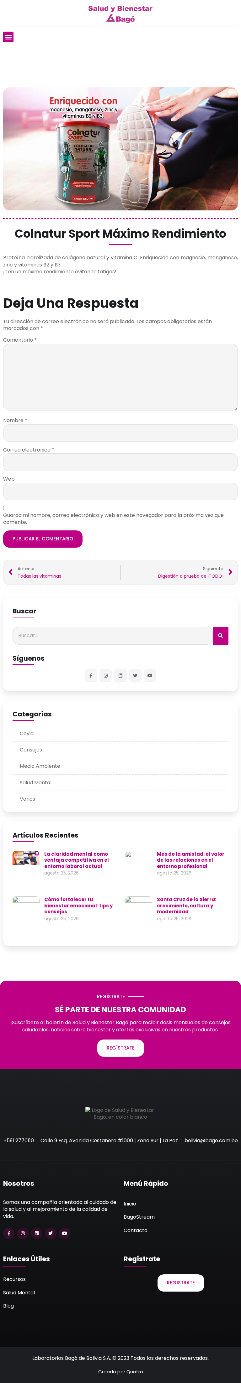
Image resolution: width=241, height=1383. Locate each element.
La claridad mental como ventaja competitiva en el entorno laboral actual (76, 860)
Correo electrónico (28, 449)
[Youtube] (150, 675)
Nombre (15, 420)
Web (9, 479)
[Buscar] (220, 635)
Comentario (20, 340)
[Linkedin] (120, 675)
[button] (8, 37)
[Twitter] (135, 675)
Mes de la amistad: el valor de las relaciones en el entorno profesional (190, 860)
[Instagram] (105, 675)
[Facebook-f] (91, 675)
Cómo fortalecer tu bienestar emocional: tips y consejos (78, 905)
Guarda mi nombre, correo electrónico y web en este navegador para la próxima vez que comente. (113, 519)
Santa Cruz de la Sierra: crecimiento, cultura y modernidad (186, 905)
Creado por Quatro (120, 1371)
